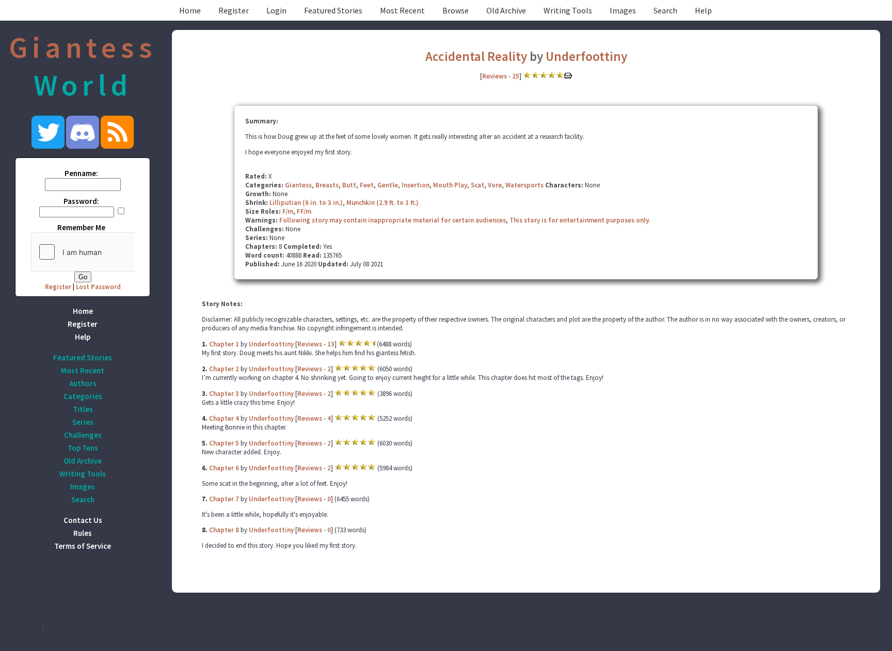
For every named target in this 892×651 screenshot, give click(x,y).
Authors (83, 383)
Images (623, 10)
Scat (477, 185)
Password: (81, 201)
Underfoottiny (586, 56)
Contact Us (82, 520)
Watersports (524, 185)
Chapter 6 (224, 468)
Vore (495, 185)
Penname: (81, 173)
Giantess (298, 185)
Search (665, 10)
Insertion (415, 185)
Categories (82, 396)
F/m (287, 211)
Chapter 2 (224, 368)
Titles (83, 409)
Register (233, 10)
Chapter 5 (224, 443)
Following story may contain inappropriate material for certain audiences (392, 220)
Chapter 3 (224, 393)
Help (703, 10)
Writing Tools (568, 10)
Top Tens (83, 448)
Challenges (83, 435)
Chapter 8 (224, 530)
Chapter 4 (224, 418)
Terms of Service (82, 546)
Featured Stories (333, 10)
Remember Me (81, 227)
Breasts (327, 185)
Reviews (494, 76)
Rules (82, 533)
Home (190, 10)
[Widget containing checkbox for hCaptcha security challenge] (109, 252)
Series (82, 422)
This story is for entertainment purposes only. (579, 220)
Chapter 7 (224, 499)
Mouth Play (450, 185)
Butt (349, 185)
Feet (367, 185)
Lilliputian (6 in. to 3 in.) (306, 202)
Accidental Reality (477, 56)
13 (330, 344)
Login (276, 10)
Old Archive (506, 10)
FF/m (304, 211)
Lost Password (98, 286)
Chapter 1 (224, 344)
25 (515, 76)
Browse (455, 10)
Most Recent (402, 10)
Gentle (387, 185)
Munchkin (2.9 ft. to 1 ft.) (382, 202)
